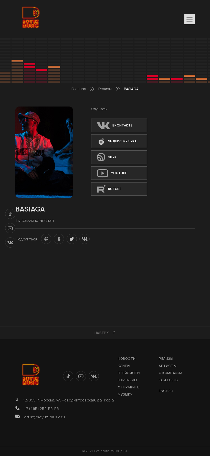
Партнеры (127, 380)
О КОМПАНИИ (170, 373)
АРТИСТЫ (167, 366)
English (166, 391)
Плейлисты (129, 373)
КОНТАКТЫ (168, 380)
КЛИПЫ (124, 366)
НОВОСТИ (126, 358)
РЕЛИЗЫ (166, 358)
